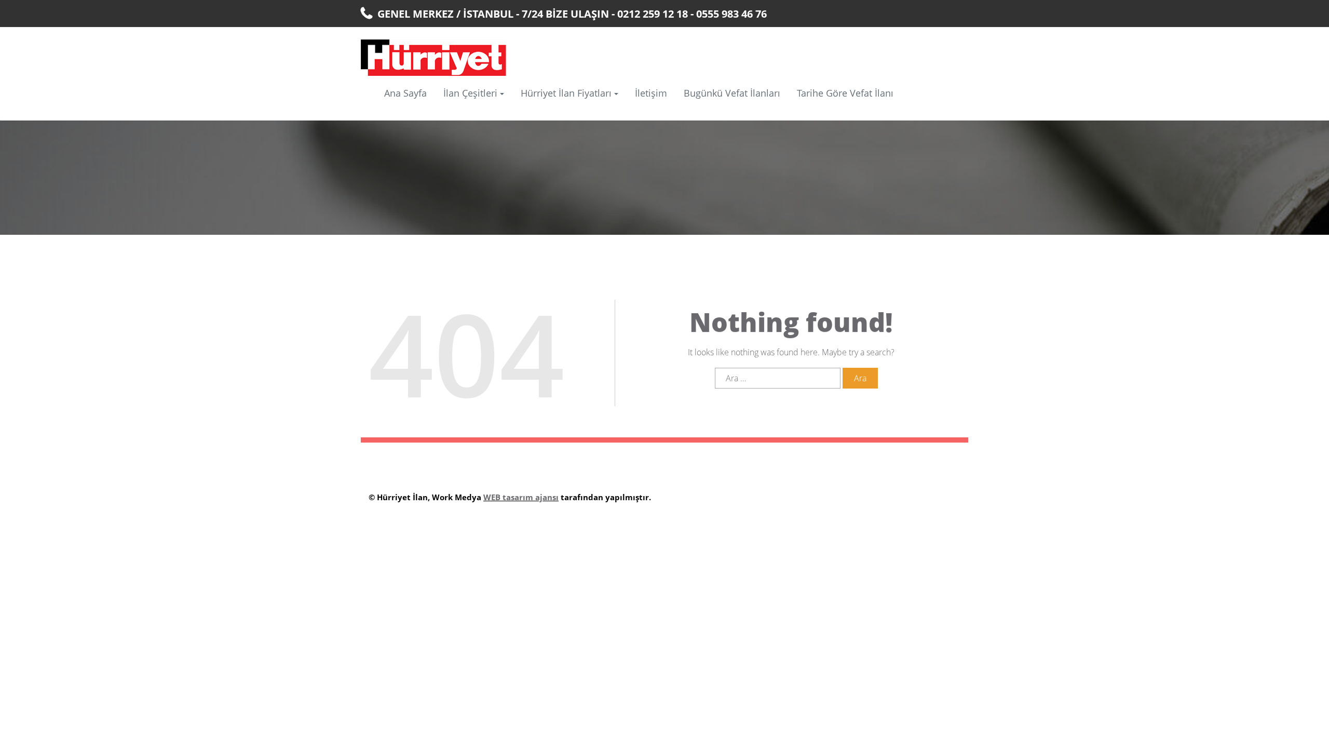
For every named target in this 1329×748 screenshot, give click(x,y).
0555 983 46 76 (731, 14)
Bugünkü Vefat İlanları (732, 93)
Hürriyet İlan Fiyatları (566, 93)
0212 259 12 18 (652, 14)
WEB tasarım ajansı (521, 497)
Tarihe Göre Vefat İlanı (845, 93)
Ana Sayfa (405, 93)
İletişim (651, 93)
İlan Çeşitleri (470, 93)
